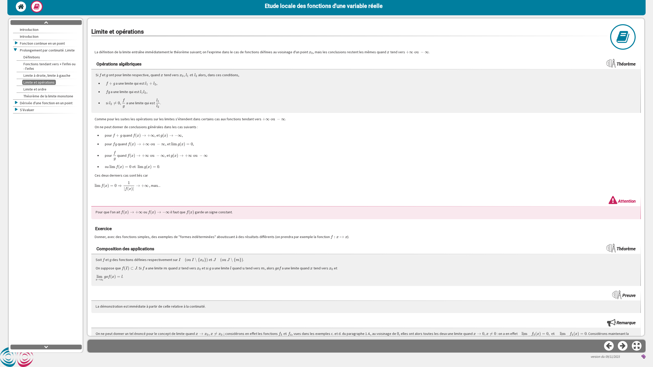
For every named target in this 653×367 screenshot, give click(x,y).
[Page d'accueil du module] (21, 7)
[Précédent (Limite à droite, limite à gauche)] (609, 346)
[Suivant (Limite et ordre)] (623, 346)
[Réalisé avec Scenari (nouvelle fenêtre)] (644, 357)
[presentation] (311, 52)
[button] (637, 346)
